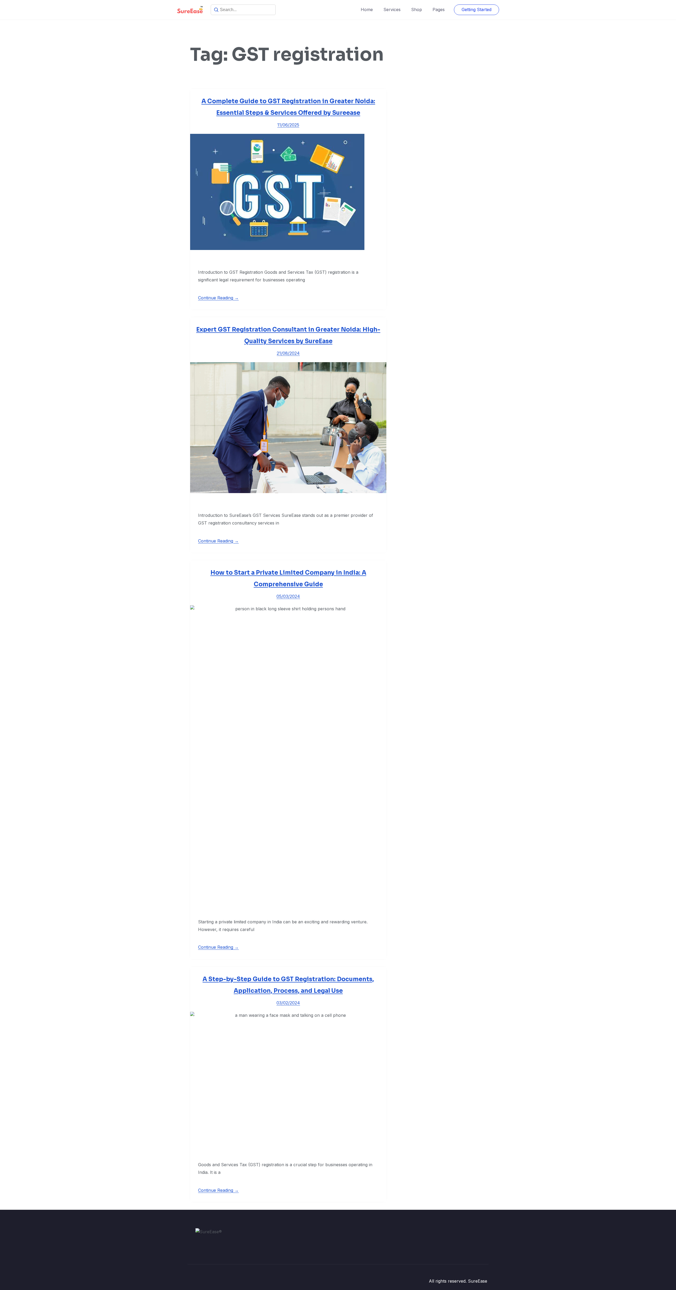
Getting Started (476, 9)
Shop (416, 9)
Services (392, 9)
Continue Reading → (218, 297)
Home (367, 9)
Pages (439, 9)
